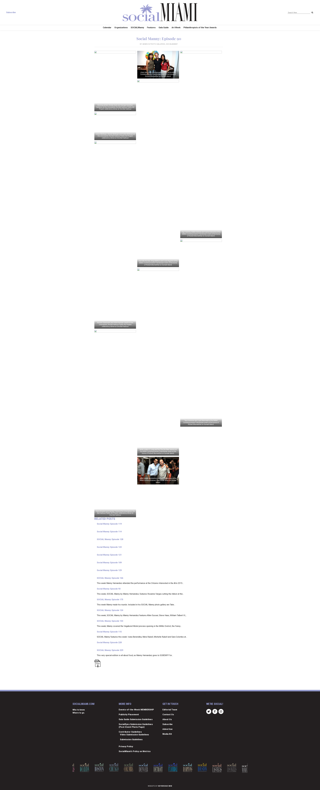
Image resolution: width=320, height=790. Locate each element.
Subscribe (11, 12)
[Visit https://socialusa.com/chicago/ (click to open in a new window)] (108, 767)
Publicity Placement (129, 714)
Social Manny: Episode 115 (109, 632)
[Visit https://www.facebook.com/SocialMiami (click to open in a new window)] (215, 711)
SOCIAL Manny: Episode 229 (110, 650)
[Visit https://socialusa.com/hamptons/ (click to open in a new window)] (181, 767)
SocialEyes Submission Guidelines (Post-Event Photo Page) (136, 725)
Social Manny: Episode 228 (109, 642)
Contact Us (168, 714)
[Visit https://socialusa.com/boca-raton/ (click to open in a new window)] (78, 767)
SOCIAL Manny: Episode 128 (110, 539)
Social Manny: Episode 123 (109, 547)
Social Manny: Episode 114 (109, 531)
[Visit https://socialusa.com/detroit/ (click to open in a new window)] (152, 767)
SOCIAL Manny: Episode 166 (110, 578)
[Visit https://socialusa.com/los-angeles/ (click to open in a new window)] (226, 767)
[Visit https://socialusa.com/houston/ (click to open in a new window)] (196, 767)
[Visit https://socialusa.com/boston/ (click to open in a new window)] (93, 767)
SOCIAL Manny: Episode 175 (110, 599)
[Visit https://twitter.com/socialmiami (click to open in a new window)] (209, 711)
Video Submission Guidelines (134, 734)
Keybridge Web (165, 786)
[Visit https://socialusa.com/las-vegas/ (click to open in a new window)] (211, 767)
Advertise (167, 729)
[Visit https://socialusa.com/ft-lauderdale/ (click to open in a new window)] (167, 767)
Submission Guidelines (131, 739)
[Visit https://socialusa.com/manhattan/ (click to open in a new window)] (240, 768)
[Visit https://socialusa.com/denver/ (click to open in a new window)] (137, 767)
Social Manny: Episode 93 (108, 589)
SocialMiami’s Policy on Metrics (135, 751)
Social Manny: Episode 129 (109, 570)
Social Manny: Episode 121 (109, 555)
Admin (145, 44)
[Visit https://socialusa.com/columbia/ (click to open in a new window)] (123, 767)
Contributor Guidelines (130, 732)
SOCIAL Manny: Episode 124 (110, 610)
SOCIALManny (172, 44)
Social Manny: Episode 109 (109, 562)
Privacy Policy (126, 746)
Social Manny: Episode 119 (109, 524)
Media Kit (167, 734)
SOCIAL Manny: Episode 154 (110, 621)
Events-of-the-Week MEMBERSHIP (136, 709)
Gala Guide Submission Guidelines (135, 719)
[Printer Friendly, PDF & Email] (98, 663)
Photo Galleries (157, 44)
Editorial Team (169, 709)
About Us (167, 719)
